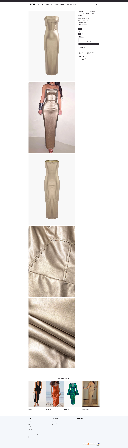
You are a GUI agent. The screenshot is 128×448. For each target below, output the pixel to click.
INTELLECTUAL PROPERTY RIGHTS (81, 423)
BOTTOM (29, 426)
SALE (29, 430)
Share (81, 66)
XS (79, 33)
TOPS (29, 424)
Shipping (79, 16)
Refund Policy (54, 420)
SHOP (29, 420)
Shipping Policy (54, 421)
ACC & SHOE (30, 429)
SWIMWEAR (30, 427)
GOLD (80, 28)
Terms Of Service (55, 424)
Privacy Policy (54, 423)
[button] (94, 4)
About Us (77, 421)
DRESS (29, 423)
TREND (29, 421)
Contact (77, 420)
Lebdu (99, 445)
